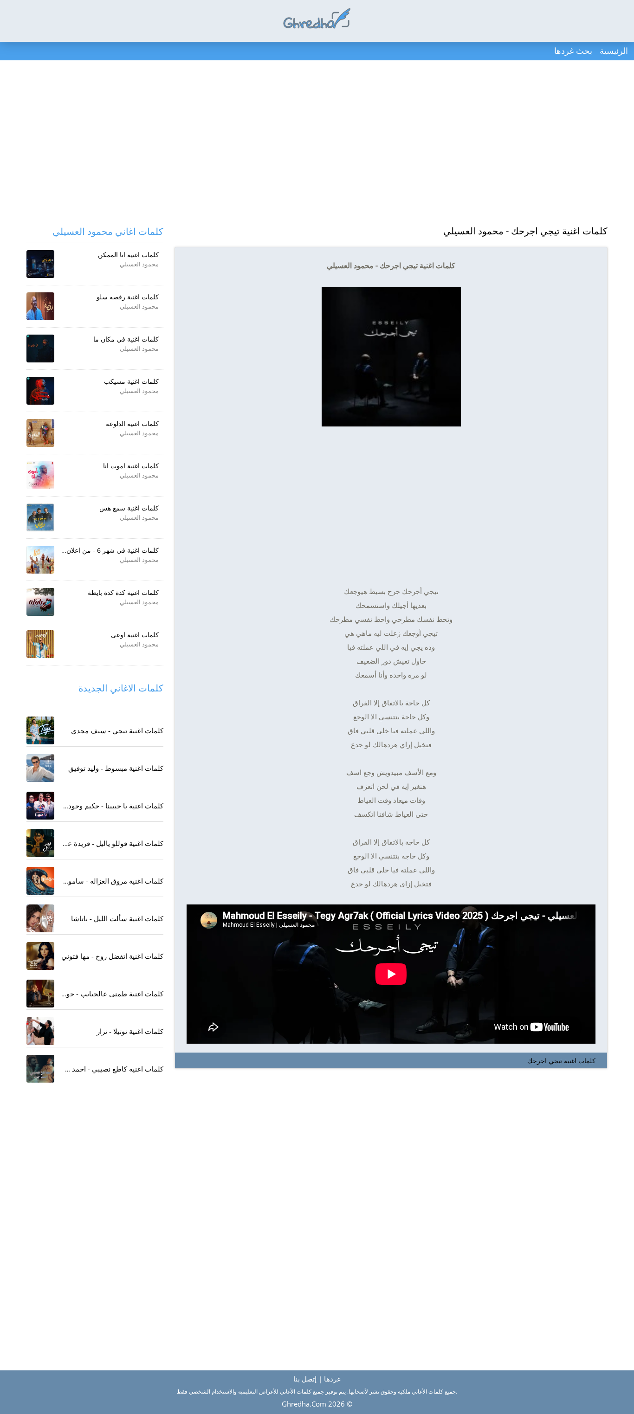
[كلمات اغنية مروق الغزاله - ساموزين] (40, 881)
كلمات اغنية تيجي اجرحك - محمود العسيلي (525, 231)
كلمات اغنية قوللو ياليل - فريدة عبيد (111, 843)
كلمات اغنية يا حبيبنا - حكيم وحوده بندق (106, 805)
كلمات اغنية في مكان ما (126, 339)
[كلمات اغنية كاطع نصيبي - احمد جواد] (40, 1069)
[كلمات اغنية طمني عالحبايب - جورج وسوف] (40, 993)
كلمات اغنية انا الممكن (128, 254)
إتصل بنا (305, 1378)
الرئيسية (614, 50)
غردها (332, 1378)
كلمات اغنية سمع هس (129, 508)
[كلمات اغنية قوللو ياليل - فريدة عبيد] (40, 843)
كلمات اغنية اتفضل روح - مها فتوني (112, 956)
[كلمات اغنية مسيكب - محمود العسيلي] (40, 391)
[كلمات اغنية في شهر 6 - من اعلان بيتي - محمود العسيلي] (40, 560)
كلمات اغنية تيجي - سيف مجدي (117, 730)
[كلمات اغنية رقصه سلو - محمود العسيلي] (40, 306)
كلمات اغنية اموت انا (131, 465)
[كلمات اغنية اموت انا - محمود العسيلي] (40, 475)
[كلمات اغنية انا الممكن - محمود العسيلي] (40, 264)
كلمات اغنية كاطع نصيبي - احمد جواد (110, 1068)
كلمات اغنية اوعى (135, 634)
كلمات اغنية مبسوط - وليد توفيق (115, 768)
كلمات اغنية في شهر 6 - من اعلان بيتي (106, 550)
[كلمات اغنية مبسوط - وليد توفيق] (40, 768)
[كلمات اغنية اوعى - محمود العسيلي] (40, 644)
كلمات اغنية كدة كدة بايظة (123, 592)
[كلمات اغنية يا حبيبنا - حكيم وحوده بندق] (40, 806)
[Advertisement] (317, 144)
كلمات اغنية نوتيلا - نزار (130, 1031)
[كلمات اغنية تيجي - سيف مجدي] (40, 730)
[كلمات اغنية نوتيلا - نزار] (40, 1031)
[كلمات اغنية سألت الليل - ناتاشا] (40, 918)
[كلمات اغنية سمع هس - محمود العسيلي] (40, 517)
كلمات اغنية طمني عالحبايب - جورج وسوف (99, 993)
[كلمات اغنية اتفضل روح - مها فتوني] (40, 956)
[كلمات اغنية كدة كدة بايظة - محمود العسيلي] (40, 602)
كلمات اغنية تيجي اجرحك (561, 1060)
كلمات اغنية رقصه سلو (128, 296)
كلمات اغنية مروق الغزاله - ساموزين (110, 880)
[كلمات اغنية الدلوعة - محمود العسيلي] (40, 433)
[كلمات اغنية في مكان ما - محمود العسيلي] (40, 348)
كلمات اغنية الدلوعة (132, 423)
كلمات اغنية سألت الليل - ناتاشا (117, 918)
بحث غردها (573, 50)
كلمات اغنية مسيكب (131, 381)
